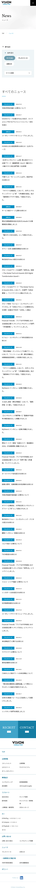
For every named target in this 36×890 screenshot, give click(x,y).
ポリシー (5, 869)
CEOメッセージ (24, 807)
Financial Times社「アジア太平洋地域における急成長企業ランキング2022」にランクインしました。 (17, 627)
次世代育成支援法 (7, 863)
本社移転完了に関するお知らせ (12, 641)
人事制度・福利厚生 (8, 807)
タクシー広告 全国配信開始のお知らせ (15, 248)
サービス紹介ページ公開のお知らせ (14, 210)
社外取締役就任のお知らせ (11, 603)
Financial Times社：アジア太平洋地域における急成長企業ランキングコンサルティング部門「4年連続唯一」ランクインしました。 (18, 323)
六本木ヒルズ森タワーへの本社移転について (17, 673)
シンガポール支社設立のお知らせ (13, 592)
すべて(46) (10, 58)
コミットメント (6, 763)
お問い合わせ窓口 (7, 841)
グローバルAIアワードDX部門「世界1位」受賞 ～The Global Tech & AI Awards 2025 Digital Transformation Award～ (18, 273)
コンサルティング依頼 (26, 841)
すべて (4, 830)
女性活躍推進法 (24, 863)
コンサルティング (7, 782)
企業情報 (22, 763)
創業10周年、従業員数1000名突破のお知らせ (17, 484)
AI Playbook (10, 826)
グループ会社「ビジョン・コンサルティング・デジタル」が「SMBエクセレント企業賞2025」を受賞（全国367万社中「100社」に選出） (18, 307)
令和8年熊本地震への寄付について (14, 108)
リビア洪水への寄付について (12, 543)
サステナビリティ (24, 767)
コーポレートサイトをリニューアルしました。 (18, 135)
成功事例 (4, 786)
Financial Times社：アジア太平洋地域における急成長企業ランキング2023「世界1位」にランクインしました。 (18, 568)
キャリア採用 (23, 797)
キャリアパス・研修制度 (26, 802)
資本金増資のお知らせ (9, 662)
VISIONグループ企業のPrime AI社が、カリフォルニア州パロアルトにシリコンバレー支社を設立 (17, 121)
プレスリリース (23, 58)
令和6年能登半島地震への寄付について (15, 495)
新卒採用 (4, 801)
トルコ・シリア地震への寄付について (15, 582)
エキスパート (6, 767)
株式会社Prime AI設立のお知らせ (13, 259)
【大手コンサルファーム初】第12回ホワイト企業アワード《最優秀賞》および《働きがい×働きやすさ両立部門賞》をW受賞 (17, 163)
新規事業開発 (23, 782)
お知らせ (9, 64)
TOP (3, 752)
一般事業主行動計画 (9, 858)
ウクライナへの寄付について (12, 652)
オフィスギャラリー (8, 771)
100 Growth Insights (25, 786)
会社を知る (5, 797)
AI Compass (9, 822)
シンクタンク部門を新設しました (13, 711)
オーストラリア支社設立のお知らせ (14, 473)
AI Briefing (11, 818)
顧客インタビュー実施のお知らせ (13, 533)
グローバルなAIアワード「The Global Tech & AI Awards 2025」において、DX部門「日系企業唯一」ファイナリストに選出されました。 (18, 290)
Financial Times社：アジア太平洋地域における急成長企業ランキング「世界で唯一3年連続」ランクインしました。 (17, 460)
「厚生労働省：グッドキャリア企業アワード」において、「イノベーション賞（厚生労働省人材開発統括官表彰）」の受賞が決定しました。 (17, 354)
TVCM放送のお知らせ (9, 554)
